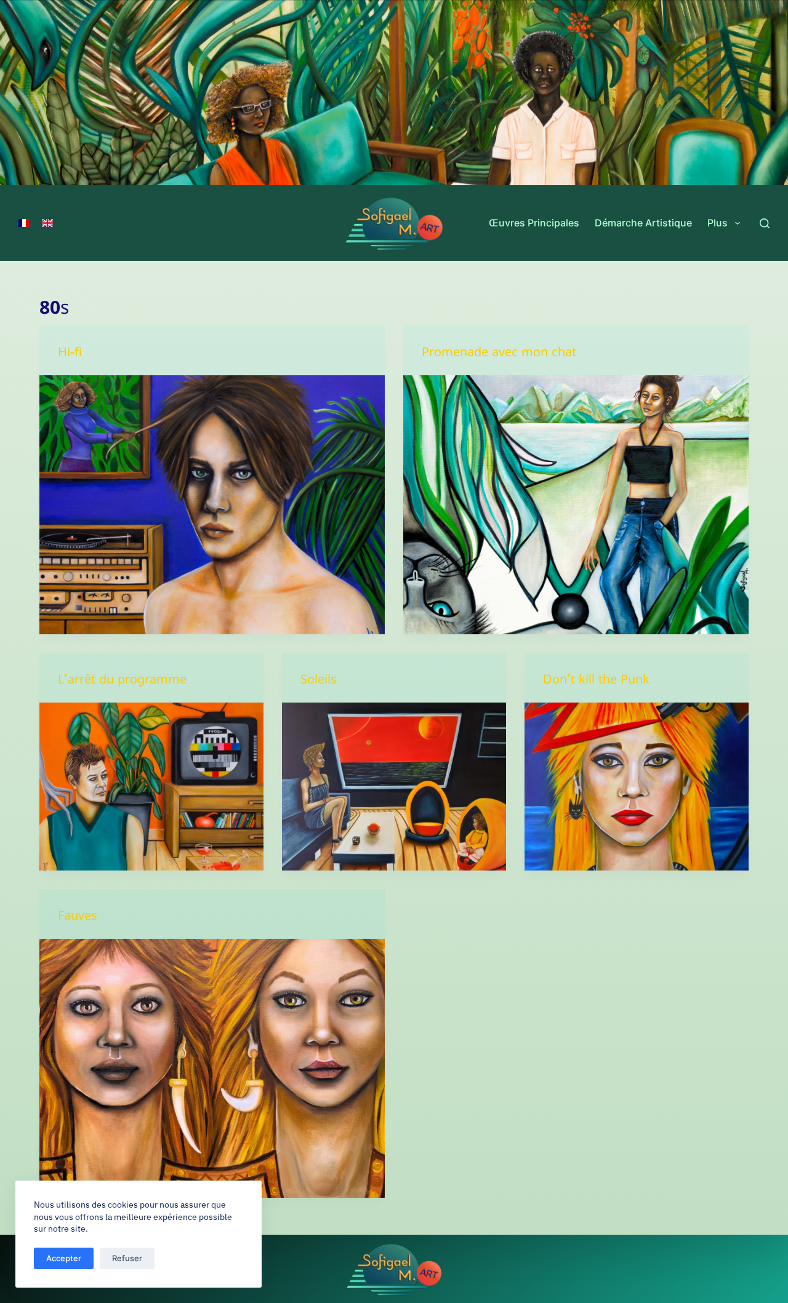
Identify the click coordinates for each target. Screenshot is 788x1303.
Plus (717, 223)
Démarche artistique (643, 223)
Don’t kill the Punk (596, 682)
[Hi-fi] (212, 504)
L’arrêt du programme (122, 682)
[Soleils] (394, 787)
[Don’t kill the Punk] (637, 787)
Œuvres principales (534, 223)
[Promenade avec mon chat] (576, 504)
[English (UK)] (47, 223)
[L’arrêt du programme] (151, 787)
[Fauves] (212, 1068)
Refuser (127, 1258)
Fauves (77, 918)
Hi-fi (70, 354)
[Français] (24, 223)
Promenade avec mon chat (499, 354)
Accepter (63, 1258)
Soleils (318, 682)
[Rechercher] (765, 223)
